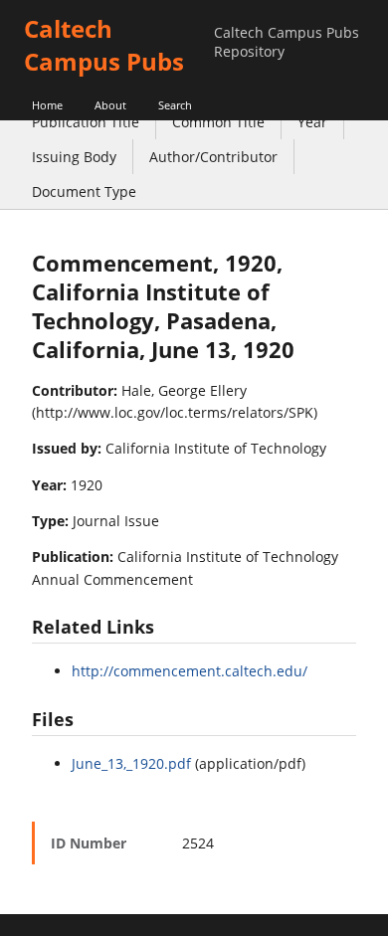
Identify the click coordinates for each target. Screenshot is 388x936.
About (110, 104)
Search (175, 104)
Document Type (84, 191)
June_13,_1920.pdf (131, 763)
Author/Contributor (213, 156)
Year (312, 121)
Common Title (218, 121)
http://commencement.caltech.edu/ (189, 670)
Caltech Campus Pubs (104, 45)
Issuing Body (74, 156)
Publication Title (85, 121)
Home (47, 104)
